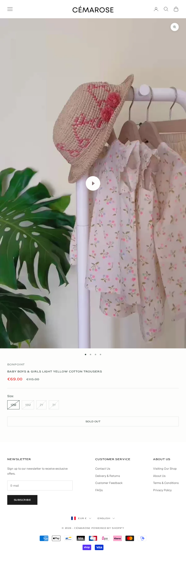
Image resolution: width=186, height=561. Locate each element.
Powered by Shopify (107, 528)
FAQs (99, 490)
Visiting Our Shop (165, 469)
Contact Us (102, 469)
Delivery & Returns (107, 476)
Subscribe (22, 500)
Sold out (93, 421)
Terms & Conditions (166, 483)
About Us (159, 476)
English (104, 518)
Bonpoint (16, 364)
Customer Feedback (109, 483)
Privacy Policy (162, 490)
